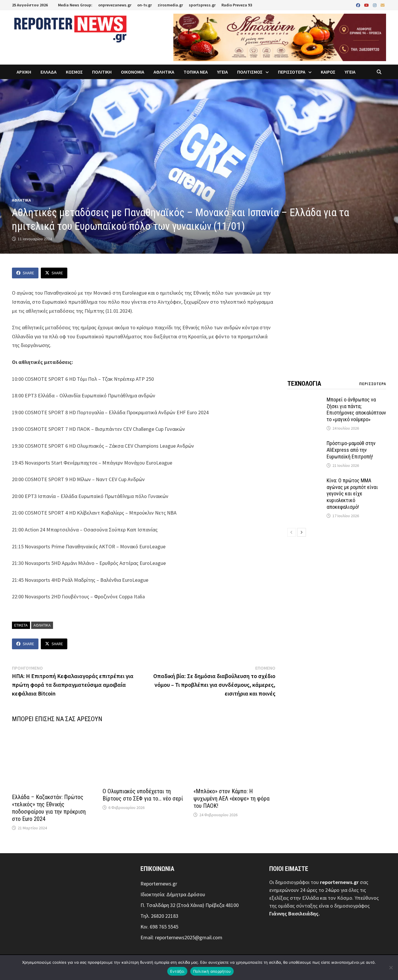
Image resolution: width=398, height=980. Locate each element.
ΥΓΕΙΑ (222, 72)
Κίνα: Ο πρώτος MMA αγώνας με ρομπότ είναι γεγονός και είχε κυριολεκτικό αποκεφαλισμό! (352, 493)
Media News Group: (75, 5)
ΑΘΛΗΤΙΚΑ (164, 72)
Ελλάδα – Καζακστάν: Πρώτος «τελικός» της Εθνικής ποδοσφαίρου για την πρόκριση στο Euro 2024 (49, 808)
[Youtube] (367, 4)
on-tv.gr (144, 5)
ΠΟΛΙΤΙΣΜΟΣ (250, 72)
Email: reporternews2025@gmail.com (181, 937)
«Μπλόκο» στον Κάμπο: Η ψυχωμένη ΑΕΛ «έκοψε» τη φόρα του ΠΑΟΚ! (231, 798)
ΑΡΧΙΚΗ (24, 72)
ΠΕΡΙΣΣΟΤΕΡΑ (291, 72)
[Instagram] (375, 4)
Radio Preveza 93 (236, 5)
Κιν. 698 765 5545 (159, 926)
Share (28, 272)
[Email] (382, 4)
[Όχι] (391, 967)
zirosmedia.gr (170, 5)
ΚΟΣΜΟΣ (74, 72)
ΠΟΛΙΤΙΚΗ (102, 72)
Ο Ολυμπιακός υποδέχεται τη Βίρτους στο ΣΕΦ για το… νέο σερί (143, 795)
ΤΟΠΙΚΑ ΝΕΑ (196, 72)
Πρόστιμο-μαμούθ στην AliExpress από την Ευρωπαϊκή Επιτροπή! (351, 450)
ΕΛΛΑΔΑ (48, 72)
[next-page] (301, 532)
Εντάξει (177, 971)
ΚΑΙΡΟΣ (328, 72)
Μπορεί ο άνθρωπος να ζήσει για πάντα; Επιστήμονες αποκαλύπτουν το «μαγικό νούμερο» (356, 409)
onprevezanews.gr (114, 5)
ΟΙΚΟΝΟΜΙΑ (132, 72)
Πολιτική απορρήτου (212, 971)
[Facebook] (359, 4)
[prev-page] (291, 532)
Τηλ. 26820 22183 (159, 916)
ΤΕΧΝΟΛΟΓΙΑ (304, 383)
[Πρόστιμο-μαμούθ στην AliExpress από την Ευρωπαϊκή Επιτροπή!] (304, 444)
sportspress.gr (202, 5)
